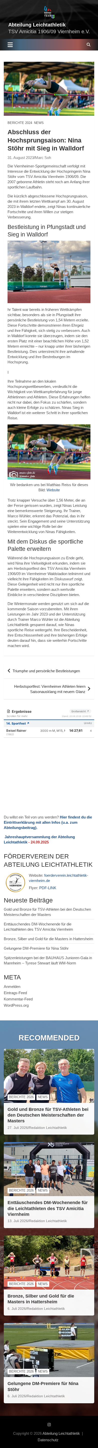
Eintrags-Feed (15, 993)
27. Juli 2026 (18, 1128)
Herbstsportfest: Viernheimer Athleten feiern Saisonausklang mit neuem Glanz (49, 689)
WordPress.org (16, 1005)
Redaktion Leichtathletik (48, 1128)
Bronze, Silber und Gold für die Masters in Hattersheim (48, 939)
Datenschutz (48, 1440)
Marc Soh (43, 157)
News (39, 123)
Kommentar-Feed (18, 999)
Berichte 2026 (21, 1097)
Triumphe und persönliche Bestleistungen (46, 671)
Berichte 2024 (20, 123)
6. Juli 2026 (17, 1309)
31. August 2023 (21, 157)
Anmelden (12, 986)
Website (53, 490)
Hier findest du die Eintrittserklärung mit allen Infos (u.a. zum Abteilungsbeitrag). (48, 822)
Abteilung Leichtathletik (37, 24)
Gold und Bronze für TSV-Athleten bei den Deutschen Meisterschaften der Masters (48, 1115)
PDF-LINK (47, 888)
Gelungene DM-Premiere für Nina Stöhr (36, 948)
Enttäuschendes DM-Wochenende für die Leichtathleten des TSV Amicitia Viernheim (48, 1208)
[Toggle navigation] (10, 44)
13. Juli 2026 (18, 1221)
